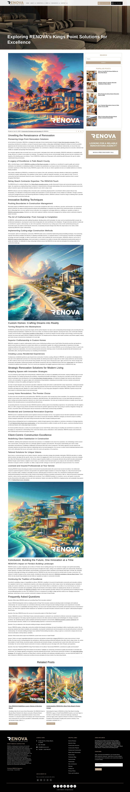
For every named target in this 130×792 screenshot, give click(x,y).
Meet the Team (72, 743)
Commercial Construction (74, 750)
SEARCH (103, 62)
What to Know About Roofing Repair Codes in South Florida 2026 (107, 117)
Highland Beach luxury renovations (20, 479)
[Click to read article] (103, 144)
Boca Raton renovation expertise (44, 378)
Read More (13, 723)
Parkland (101, 746)
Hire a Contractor (72, 764)
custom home (70, 362)
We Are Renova (72, 740)
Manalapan (114, 744)
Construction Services (73, 745)
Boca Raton (116, 740)
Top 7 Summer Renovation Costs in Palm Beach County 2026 (108, 106)
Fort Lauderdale (107, 743)
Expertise (40, 3)
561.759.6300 (117, 3)
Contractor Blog (72, 757)
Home (27, 3)
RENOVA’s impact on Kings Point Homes (18, 239)
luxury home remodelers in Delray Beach (33, 333)
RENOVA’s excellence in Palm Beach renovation (36, 164)
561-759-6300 (41, 744)
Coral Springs (107, 742)
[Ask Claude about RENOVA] (37, 780)
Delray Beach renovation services (40, 184)
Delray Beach (98, 743)
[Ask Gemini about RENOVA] (44, 780)
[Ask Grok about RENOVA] (50, 780)
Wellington (116, 746)
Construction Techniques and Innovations (32, 131)
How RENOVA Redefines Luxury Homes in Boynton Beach (25, 707)
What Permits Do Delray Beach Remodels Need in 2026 (108, 94)
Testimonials (71, 761)
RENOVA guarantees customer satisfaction (65, 619)
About (32, 3)
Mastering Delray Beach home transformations (23, 423)
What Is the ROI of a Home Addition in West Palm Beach (108, 72)
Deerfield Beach (116, 742)
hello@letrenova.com (43, 747)
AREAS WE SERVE (100, 737)
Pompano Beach (108, 746)
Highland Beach (116, 743)
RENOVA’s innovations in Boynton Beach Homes (67, 574)
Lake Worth (98, 744)
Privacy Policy (71, 770)
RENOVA (62, 789)
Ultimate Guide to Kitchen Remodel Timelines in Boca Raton (107, 83)
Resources (54, 3)
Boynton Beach (99, 742)
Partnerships (71, 754)
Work (47, 3)
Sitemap (70, 766)
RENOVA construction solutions (16, 212)
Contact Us (71, 768)
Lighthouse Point (106, 744)
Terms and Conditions (73, 773)
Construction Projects (73, 747)
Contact (63, 3)
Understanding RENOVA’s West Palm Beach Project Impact (63, 707)
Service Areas (71, 759)
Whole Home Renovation (74, 752)
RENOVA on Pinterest (31, 589)
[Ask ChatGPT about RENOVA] (41, 780)
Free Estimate (105, 3)
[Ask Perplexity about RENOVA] (47, 780)
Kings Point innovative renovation (67, 142)
